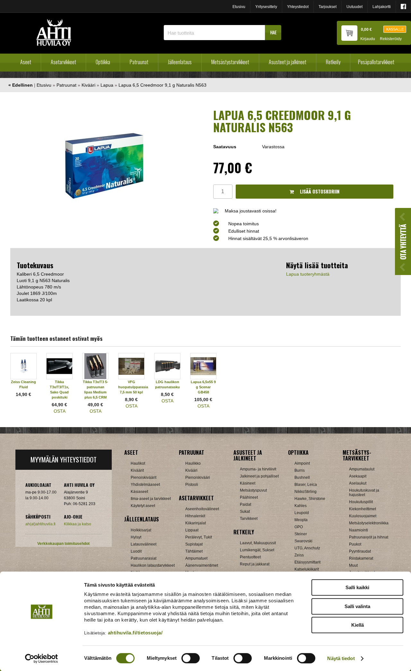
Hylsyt (136, 537)
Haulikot (138, 463)
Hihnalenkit (195, 516)
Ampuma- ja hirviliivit (258, 469)
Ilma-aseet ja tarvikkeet (151, 498)
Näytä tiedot (340, 658)
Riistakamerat (361, 558)
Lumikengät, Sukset (257, 550)
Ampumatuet (196, 558)
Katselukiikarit (306, 569)
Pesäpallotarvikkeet (376, 62)
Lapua (107, 85)
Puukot (355, 544)
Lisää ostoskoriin (319, 191)
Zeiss (299, 555)
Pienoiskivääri (197, 477)
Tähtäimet (194, 551)
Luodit (136, 551)
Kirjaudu (367, 39)
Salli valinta (357, 606)
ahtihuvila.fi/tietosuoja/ (135, 632)
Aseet (25, 62)
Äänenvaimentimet (201, 565)
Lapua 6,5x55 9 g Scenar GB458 (203, 387)
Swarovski (303, 541)
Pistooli (191, 484)
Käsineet (247, 483)
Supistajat (194, 544)
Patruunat (139, 62)
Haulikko (193, 463)
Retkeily (333, 62)
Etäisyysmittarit (307, 562)
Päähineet (249, 497)
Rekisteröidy (391, 39)
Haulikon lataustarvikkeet (153, 565)
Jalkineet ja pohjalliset (259, 476)
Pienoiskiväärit (143, 477)
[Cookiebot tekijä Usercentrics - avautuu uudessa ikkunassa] (41, 658)
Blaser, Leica (305, 484)
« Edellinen (20, 85)
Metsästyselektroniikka (369, 523)
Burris (299, 470)
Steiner (300, 534)
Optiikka (103, 62)
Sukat (245, 511)
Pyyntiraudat (360, 551)
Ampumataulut (361, 469)
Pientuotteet (250, 557)
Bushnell (302, 477)
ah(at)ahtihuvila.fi (40, 524)
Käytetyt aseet (143, 505)
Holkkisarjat (141, 530)
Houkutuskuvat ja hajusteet (364, 492)
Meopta (301, 520)
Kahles (300, 505)
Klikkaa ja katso (77, 524)
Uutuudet (354, 6)
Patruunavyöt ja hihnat (368, 537)
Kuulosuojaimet (362, 516)
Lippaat (191, 530)
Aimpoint (302, 463)
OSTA (60, 411)
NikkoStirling (305, 491)
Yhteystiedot (298, 6)
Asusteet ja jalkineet (287, 62)
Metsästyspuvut (253, 490)
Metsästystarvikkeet (230, 62)
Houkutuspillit (361, 502)
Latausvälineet (143, 544)
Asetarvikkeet (63, 62)
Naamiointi (358, 530)
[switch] (190, 658)
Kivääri (88, 85)
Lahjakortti (381, 6)
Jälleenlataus (180, 62)
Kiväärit (137, 470)
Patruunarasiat (143, 558)
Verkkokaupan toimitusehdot (63, 543)
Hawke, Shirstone (309, 498)
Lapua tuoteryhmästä (307, 274)
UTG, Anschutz (307, 548)
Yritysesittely (266, 6)
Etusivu (238, 6)
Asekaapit (357, 476)
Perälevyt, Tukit (198, 537)
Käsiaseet (139, 491)
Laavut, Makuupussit (258, 543)
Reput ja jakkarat (254, 564)
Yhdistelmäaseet (145, 484)
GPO (298, 527)
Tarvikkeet (249, 518)
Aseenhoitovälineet (202, 509)
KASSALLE (395, 29)
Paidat (245, 504)
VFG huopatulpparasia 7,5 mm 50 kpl (133, 387)
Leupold (301, 513)
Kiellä (357, 625)
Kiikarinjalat (195, 523)
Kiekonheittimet (362, 509)
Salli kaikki (357, 587)
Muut (353, 565)
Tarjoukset (328, 6)
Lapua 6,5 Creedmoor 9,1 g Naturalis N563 (162, 85)
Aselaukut (357, 483)
